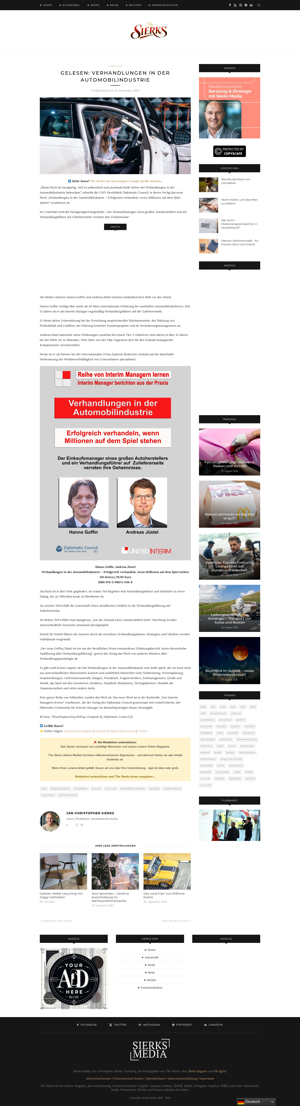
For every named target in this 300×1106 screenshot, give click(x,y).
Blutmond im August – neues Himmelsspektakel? (229, 673)
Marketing (247, 746)
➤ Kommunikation (163, 5)
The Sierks (47, 795)
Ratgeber (207, 765)
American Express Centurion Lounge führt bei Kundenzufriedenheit (230, 566)
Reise (221, 765)
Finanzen (206, 733)
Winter (250, 779)
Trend (249, 772)
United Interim (68, 795)
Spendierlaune (156, 1078)
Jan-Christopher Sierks (90, 813)
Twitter (143, 731)
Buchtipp (111, 788)
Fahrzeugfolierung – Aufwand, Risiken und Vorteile (229, 464)
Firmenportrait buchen (128, 1078)
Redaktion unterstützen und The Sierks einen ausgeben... (115, 776)
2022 (44, 788)
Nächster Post (176, 920)
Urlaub (205, 779)
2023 (233, 707)
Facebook (70, 731)
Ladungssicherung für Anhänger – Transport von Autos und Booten (229, 618)
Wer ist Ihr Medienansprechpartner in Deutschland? (239, 224)
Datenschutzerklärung (182, 1078)
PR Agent (220, 1071)
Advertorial (218, 713)
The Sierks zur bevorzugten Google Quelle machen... (126, 181)
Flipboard (115, 731)
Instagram (85, 731)
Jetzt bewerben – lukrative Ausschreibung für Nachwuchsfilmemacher (110, 897)
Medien (205, 752)
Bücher (96, 788)
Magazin (115, 66)
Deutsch (252, 1101)
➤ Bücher (133, 5)
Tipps (237, 772)
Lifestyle (206, 746)
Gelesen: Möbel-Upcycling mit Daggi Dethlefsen (61, 895)
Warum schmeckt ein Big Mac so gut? (230, 516)
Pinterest (129, 731)
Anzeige (236, 713)
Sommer (206, 772)
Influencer (208, 739)
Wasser (219, 779)
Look (220, 746)
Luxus (232, 746)
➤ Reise (113, 5)
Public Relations (231, 759)
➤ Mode (93, 5)
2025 (253, 707)
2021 (213, 707)
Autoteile (225, 720)
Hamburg (248, 733)
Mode (217, 752)
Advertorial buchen (98, 1078)
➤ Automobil (69, 5)
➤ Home (46, 5)
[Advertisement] (115, 260)
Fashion (249, 726)
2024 (243, 707)
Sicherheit (236, 765)
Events (235, 726)
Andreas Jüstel (60, 788)
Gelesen (154, 788)
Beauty (240, 720)
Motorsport (247, 752)
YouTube (206, 785)
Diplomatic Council (133, 788)
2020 (203, 707)
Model (230, 752)
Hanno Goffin (172, 788)
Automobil (81, 788)
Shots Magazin (197, 1071)
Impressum (206, 1078)
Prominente (208, 759)
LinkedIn (100, 731)
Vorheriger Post (57, 920)
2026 (203, 713)
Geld (220, 733)
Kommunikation (247, 739)
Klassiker (226, 739)
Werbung (235, 779)
